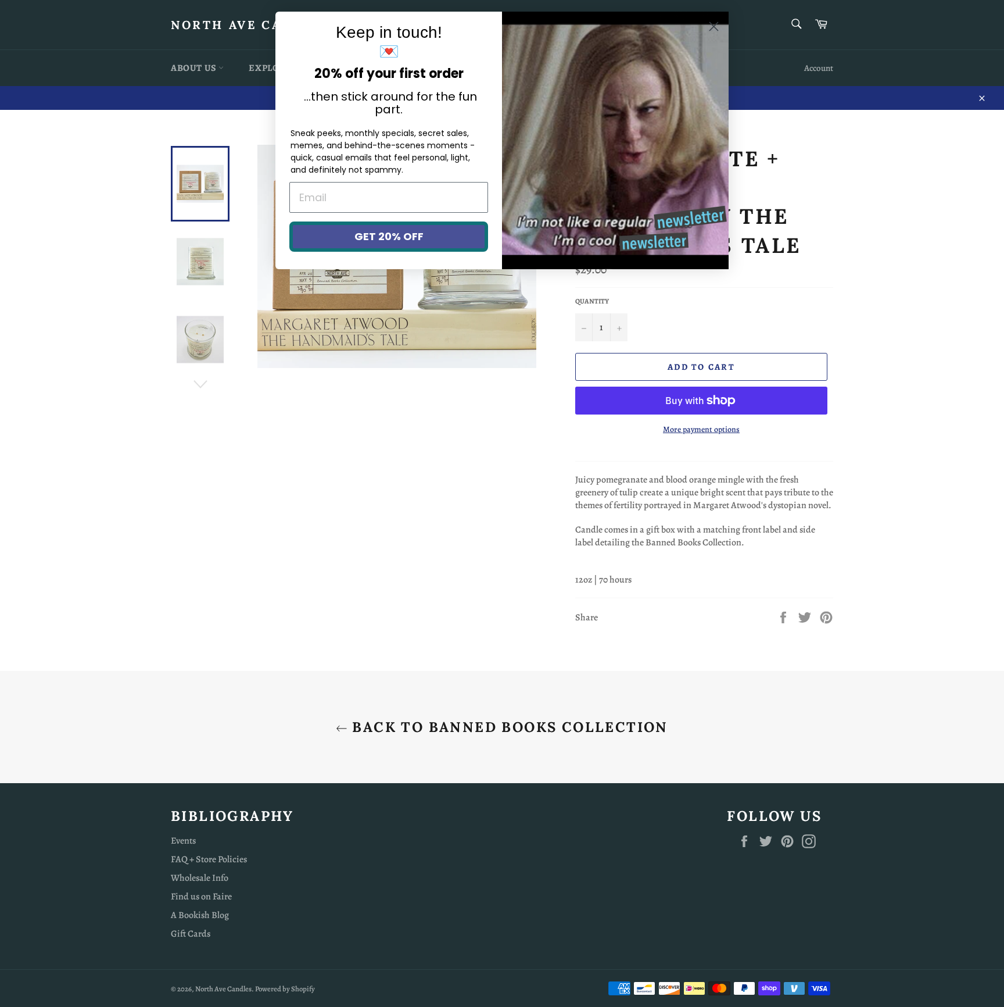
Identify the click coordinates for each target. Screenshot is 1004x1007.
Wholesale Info (199, 878)
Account (818, 68)
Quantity (592, 301)
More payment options (701, 429)
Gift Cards (190, 933)
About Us (194, 68)
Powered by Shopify (285, 989)
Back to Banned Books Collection (507, 727)
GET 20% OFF (389, 236)
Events (183, 840)
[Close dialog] (714, 26)
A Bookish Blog (200, 915)
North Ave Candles (250, 24)
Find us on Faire (201, 896)
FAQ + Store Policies (209, 859)
